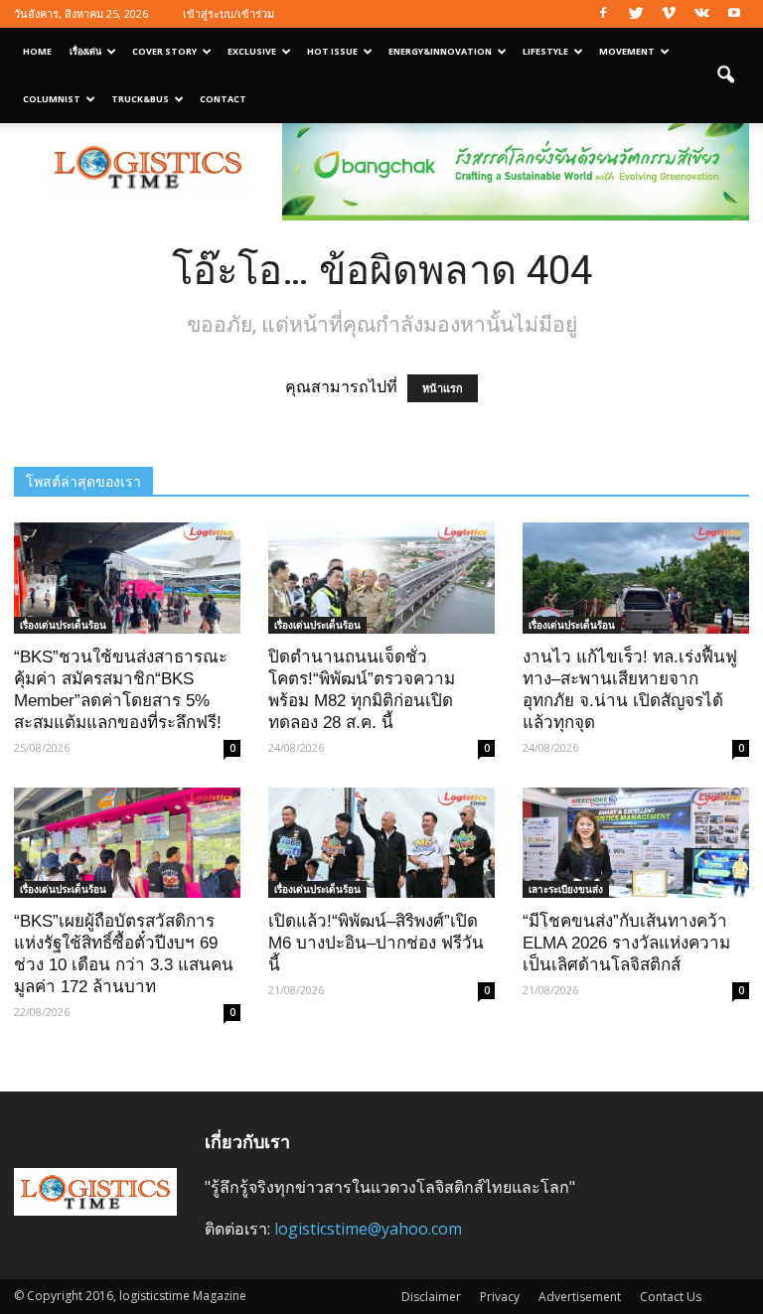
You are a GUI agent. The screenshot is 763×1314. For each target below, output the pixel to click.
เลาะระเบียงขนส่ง (566, 889)
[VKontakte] (701, 14)
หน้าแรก (442, 388)
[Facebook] (603, 14)
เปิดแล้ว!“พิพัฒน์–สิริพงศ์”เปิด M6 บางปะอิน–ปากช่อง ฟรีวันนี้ (376, 943)
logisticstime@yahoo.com (368, 1229)
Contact (223, 98)
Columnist (51, 98)
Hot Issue (332, 51)
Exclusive (252, 51)
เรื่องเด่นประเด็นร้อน (63, 625)
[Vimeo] (669, 14)
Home (37, 51)
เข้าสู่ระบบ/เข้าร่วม (228, 13)
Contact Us (670, 1296)
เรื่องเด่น (85, 51)
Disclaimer (431, 1296)
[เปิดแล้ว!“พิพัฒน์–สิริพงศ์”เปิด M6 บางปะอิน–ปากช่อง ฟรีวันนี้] (381, 843)
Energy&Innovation (440, 51)
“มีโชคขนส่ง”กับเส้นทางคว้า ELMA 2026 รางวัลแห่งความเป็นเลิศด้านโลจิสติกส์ (626, 943)
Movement (627, 51)
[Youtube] (734, 14)
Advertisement (579, 1296)
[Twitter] (636, 14)
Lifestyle (545, 51)
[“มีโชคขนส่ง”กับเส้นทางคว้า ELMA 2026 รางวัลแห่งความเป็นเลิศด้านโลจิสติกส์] (636, 843)
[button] (725, 75)
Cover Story (164, 51)
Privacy (500, 1296)
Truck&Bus (140, 98)
